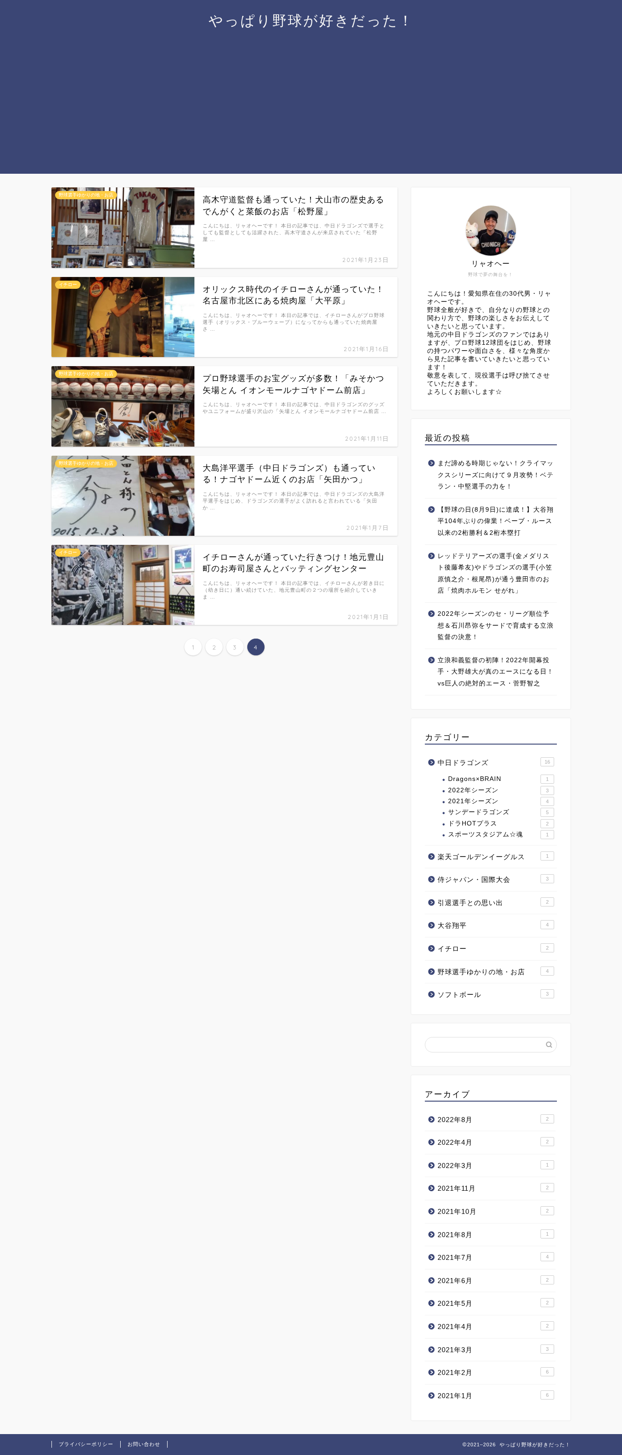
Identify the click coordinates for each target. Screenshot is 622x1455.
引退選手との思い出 (493, 902)
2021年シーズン (498, 801)
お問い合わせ (143, 1444)
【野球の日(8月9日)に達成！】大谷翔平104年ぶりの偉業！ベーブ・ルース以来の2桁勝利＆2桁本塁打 (496, 521)
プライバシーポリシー (86, 1444)
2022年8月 (493, 1119)
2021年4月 (493, 1326)
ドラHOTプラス (498, 823)
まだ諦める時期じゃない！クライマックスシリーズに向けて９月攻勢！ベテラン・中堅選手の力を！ (496, 475)
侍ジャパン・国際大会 (493, 879)
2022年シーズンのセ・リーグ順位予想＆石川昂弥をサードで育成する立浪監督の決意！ (496, 625)
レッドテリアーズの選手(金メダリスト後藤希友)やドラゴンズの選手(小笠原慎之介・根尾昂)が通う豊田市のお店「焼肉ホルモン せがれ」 (495, 573)
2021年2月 (493, 1372)
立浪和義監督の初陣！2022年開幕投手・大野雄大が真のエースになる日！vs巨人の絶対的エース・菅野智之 (496, 672)
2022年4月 (493, 1142)
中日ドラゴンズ (494, 762)
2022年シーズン (498, 790)
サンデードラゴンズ (498, 812)
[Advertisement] (311, 110)
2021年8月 (493, 1235)
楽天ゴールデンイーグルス (493, 857)
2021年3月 (493, 1350)
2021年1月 (493, 1396)
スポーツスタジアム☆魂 (498, 834)
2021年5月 (493, 1303)
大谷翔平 (493, 925)
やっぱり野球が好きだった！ (311, 20)
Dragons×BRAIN (498, 778)
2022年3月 (493, 1165)
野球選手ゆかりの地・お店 (493, 972)
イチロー (493, 948)
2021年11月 (493, 1188)
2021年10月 (493, 1211)
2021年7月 (493, 1257)
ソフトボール (493, 994)
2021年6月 (493, 1280)
